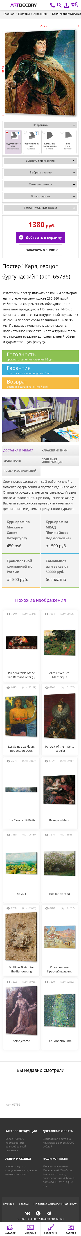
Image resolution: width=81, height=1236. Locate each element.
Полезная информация (52, 460)
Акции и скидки (18, 1159)
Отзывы (8, 1204)
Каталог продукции (21, 1131)
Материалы (12, 461)
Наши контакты (55, 1159)
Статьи (24, 1204)
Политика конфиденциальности (56, 1204)
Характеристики (55, 450)
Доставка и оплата (18, 450)
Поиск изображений (19, 471)
